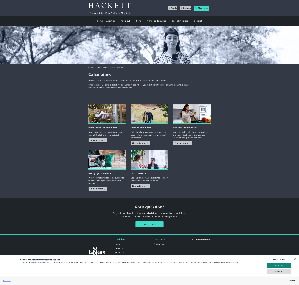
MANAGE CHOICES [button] (279, 260)
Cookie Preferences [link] (201, 239)
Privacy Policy (7, 281)
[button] (295, 259)
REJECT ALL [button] (279, 272)
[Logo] (96, 252)
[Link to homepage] (111, 8)
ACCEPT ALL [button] (279, 266)
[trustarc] (292, 280)
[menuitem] (100, 21)
